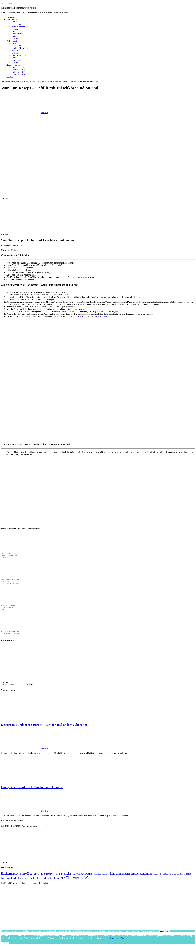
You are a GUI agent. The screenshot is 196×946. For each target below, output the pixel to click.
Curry (24, 874)
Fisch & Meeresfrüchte (42, 81)
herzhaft (105, 874)
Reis (12, 878)
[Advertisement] (49, 190)
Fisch (58, 874)
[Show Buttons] (21, 906)
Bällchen (14, 874)
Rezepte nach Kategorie (11, 826)
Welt (87, 877)
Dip (39, 874)
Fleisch (65, 873)
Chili (19, 874)
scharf (31, 878)
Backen (6, 873)
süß (63, 877)
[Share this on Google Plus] (62, 497)
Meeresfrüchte (170, 874)
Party (3, 878)
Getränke (98, 874)
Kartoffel (134, 873)
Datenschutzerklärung (117, 938)
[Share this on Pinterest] (62, 518)
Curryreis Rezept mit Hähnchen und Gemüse (32, 787)
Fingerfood (50, 874)
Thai (69, 878)
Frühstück (80, 873)
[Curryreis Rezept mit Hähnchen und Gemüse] (22, 781)
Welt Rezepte (25, 81)
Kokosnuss (146, 873)
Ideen (125, 873)
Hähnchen (115, 873)
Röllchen (19, 878)
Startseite (5, 81)
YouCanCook (7, 3)
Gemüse (90, 873)
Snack (52, 878)
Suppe (58, 878)
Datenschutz (43, 883)
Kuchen (155, 874)
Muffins (180, 874)
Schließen (5, 942)
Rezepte (14, 81)
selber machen (42, 878)
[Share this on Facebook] (62, 477)
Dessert (32, 873)
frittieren (64, 311)
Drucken (44, 112)
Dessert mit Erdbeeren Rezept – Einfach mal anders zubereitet (44, 724)
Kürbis (161, 874)
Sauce (25, 878)
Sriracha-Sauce (81, 316)
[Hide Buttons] (21, 926)
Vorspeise (78, 877)
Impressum (32, 883)
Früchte (72, 874)
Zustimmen (164, 931)
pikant (8, 878)
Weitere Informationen (149, 931)
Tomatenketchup (100, 316)
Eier (43, 873)
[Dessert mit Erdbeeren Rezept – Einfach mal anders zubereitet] (22, 719)
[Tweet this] (21, 497)
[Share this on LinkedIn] (21, 518)
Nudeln (187, 873)
